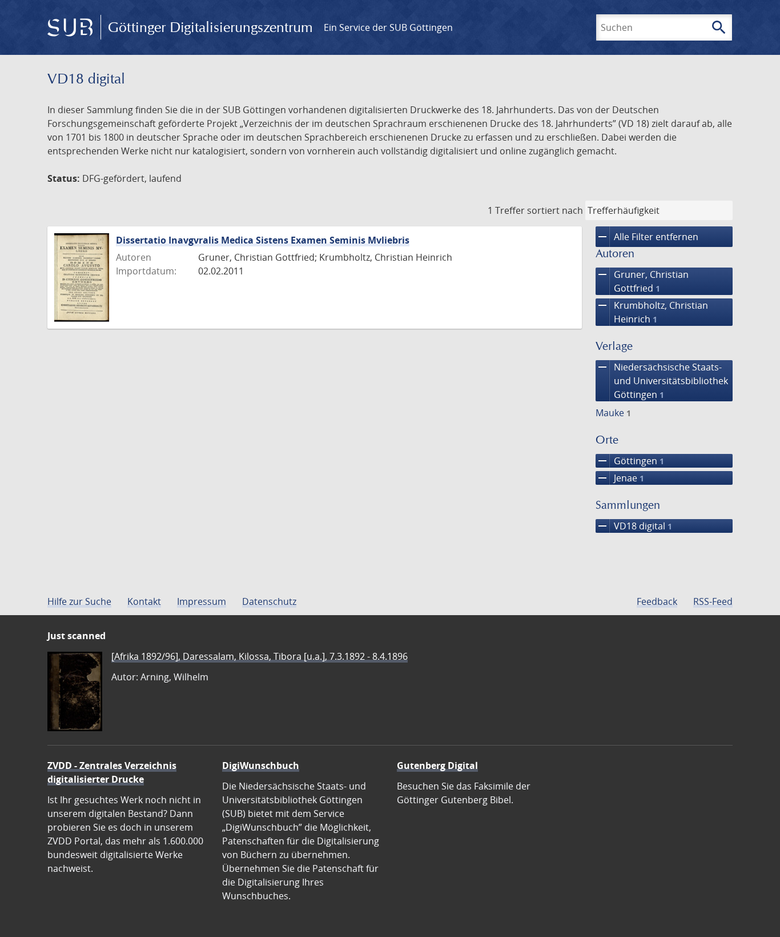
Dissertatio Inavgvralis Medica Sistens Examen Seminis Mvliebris (262, 240)
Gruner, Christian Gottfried (642, 281)
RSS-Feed (713, 601)
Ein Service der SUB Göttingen (388, 27)
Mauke (613, 412)
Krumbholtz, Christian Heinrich (652, 311)
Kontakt (144, 601)
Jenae (620, 478)
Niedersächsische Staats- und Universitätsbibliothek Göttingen (662, 380)
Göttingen (630, 461)
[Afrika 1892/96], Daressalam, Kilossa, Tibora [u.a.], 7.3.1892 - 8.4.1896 (259, 656)
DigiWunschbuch (260, 765)
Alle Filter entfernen (647, 237)
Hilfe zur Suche (79, 601)
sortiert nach (555, 210)
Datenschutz (269, 601)
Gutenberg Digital (437, 765)
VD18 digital (634, 526)
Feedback (657, 601)
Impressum (201, 601)
